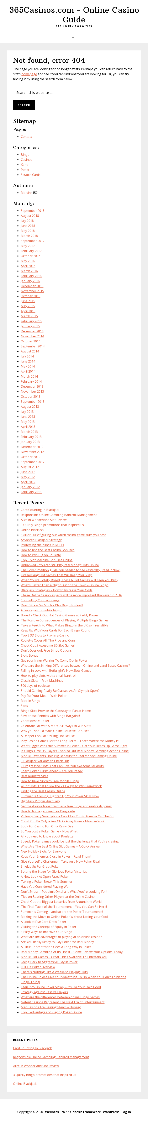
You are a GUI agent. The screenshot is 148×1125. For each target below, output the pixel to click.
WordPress (111, 1112)
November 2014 (32, 336)
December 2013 (32, 386)
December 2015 (32, 286)
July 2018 (27, 221)
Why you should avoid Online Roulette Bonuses (55, 731)
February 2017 (31, 251)
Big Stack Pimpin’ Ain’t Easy (40, 801)
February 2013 (31, 437)
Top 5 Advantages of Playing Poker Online (51, 1012)
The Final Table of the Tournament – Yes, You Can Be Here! (64, 907)
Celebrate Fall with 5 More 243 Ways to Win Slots (56, 726)
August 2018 (30, 216)
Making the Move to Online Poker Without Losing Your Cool (64, 917)
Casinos (26, 159)
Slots (24, 706)
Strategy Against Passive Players (44, 992)
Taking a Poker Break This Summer (46, 881)
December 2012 (32, 447)
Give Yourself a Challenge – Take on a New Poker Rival (60, 861)
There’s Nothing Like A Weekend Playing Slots (54, 972)
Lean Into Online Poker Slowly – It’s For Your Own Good (61, 987)
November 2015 (32, 291)
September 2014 (33, 346)
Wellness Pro (55, 1112)
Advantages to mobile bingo (41, 610)
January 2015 (30, 326)
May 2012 (28, 477)
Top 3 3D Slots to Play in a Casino (45, 635)
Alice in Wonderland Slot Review (43, 520)
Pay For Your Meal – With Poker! (44, 696)
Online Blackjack (32, 530)
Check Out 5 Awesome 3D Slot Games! (48, 645)
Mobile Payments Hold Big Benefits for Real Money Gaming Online (69, 756)
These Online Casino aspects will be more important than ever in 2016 (71, 595)
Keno (24, 165)
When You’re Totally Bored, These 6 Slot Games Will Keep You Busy (69, 580)
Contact (26, 136)
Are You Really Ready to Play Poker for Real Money (57, 942)
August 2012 (30, 467)
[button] (74, 38)
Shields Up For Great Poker (40, 866)
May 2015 (28, 306)
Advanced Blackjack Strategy (41, 540)
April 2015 (28, 311)
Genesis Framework (85, 1112)
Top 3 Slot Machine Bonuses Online (46, 560)
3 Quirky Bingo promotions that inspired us (52, 525)
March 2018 (29, 236)
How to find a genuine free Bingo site (48, 811)
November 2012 (32, 452)
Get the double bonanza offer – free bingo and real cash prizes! (66, 806)
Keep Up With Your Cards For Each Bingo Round (55, 630)
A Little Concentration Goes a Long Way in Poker (56, 947)
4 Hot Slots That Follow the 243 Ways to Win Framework (61, 786)
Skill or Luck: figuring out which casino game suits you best (63, 535)
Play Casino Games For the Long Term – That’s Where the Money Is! (70, 741)
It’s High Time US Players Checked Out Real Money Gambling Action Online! (75, 751)
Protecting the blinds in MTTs (42, 545)
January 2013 (30, 442)
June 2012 (28, 472)
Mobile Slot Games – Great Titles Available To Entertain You (64, 957)
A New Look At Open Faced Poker (45, 876)
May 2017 (28, 246)
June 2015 (28, 301)
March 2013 (29, 432)
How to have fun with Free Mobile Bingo (50, 781)
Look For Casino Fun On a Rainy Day (47, 826)
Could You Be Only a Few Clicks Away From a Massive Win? (62, 821)
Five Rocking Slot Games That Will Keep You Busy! (56, 575)
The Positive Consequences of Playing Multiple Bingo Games (64, 620)
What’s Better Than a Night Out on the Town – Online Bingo (64, 585)
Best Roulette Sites (34, 776)
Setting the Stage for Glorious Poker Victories (54, 871)
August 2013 (30, 406)
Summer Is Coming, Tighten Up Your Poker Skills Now (60, 796)
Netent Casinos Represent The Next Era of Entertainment (62, 1002)
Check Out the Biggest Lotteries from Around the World (61, 901)
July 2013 (27, 411)
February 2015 (31, 321)
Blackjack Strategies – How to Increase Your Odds (56, 590)
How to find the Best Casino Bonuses (47, 550)
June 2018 (28, 226)
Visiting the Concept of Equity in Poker (48, 927)
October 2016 (30, 256)
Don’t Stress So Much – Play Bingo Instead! (52, 605)
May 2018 (28, 231)
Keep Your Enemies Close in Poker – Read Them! (56, 856)
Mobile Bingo (30, 701)
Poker (25, 170)
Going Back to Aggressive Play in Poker (49, 962)
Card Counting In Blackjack (40, 510)
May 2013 (28, 422)
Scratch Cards (30, 175)
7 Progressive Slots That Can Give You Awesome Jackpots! (62, 766)
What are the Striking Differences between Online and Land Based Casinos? (75, 665)
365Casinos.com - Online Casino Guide (74, 15)
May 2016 (28, 261)
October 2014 (30, 341)
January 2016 (30, 281)
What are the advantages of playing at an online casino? (61, 937)
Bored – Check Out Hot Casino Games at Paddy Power (59, 615)
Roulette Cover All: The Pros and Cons (48, 640)
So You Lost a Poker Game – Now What (49, 831)
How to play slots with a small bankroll (48, 675)
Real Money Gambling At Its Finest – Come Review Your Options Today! (72, 952)
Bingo (25, 154)
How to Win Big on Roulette (41, 555)
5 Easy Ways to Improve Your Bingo (46, 932)
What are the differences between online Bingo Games (60, 997)
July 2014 (27, 356)
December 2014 (32, 331)
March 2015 (29, 316)
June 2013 (28, 416)
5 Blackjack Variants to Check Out (45, 761)
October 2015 (30, 296)
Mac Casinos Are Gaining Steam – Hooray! (51, 1007)
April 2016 (28, 266)
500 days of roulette (35, 685)
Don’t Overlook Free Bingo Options (46, 650)
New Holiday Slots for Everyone (43, 851)
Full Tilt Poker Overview (38, 967)
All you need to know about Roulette (47, 836)
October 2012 (30, 457)
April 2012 (28, 482)
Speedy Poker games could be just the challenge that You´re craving (70, 841)
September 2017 (33, 241)
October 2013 (30, 396)
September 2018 (33, 210)
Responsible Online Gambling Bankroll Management (59, 515)
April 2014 (28, 371)
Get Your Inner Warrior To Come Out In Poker (54, 660)
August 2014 (30, 351)
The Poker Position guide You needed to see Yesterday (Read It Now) (70, 570)
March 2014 (29, 376)
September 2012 (33, 462)
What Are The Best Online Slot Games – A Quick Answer (61, 846)
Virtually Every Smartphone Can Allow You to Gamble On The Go (67, 816)
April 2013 (28, 427)
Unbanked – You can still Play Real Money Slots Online (60, 565)
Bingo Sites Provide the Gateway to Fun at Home (56, 711)
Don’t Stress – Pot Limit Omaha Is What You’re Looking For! (64, 891)
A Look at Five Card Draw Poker (43, 922)
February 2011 (31, 492)
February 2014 (31, 381)
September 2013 (33, 401)
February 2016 (31, 276)
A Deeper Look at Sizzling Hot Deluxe (48, 736)
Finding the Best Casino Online (43, 791)
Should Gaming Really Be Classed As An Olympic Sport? (60, 690)
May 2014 (28, 366)
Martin (26, 193)
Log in (126, 1112)
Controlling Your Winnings (40, 600)
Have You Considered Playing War (45, 886)
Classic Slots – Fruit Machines (42, 680)
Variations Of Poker (35, 721)
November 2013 (32, 391)
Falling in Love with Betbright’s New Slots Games (56, 670)
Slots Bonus (29, 655)
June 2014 (28, 361)
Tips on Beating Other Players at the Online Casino (58, 896)
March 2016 (29, 271)
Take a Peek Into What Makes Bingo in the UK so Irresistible (64, 625)
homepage (29, 74)
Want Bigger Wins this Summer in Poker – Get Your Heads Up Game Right (74, 746)
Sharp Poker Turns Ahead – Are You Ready (51, 771)
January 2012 (30, 487)
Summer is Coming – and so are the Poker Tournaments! (62, 912)
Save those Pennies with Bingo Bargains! (50, 716)
